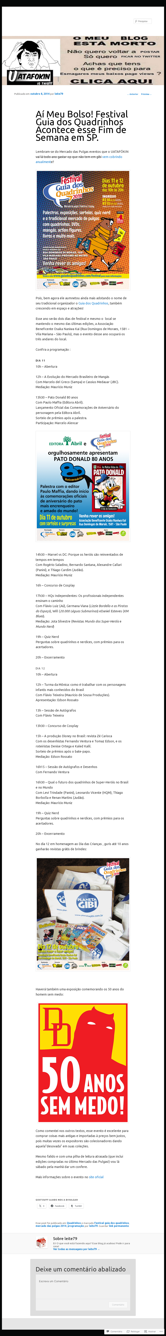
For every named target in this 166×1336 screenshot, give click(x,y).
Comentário (118, 1304)
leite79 (59, 93)
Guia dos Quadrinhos (93, 303)
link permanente (119, 1225)
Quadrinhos (74, 1222)
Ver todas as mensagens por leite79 (76, 1249)
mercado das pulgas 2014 (51, 1225)
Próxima (146, 94)
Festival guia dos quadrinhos (111, 1222)
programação (76, 1225)
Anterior (132, 94)
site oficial (96, 1177)
